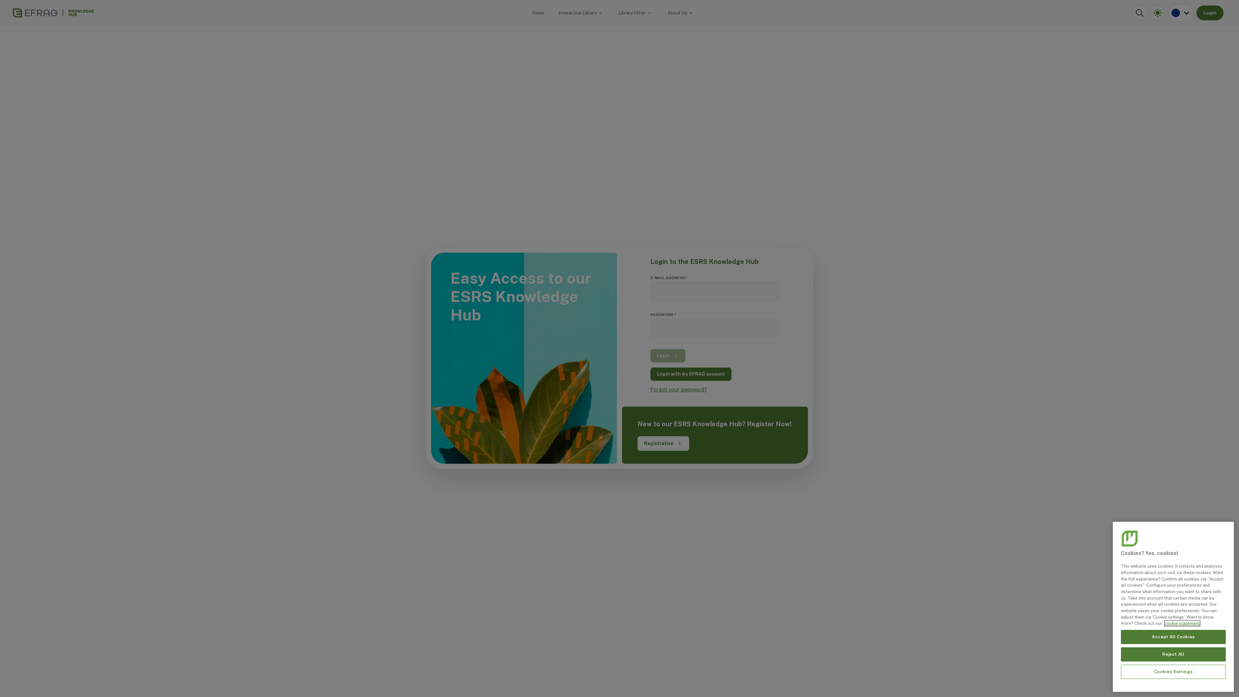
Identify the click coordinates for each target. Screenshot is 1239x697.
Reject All (1173, 654)
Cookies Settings (1173, 671)
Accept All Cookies (1173, 636)
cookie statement (1182, 623)
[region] (1173, 607)
